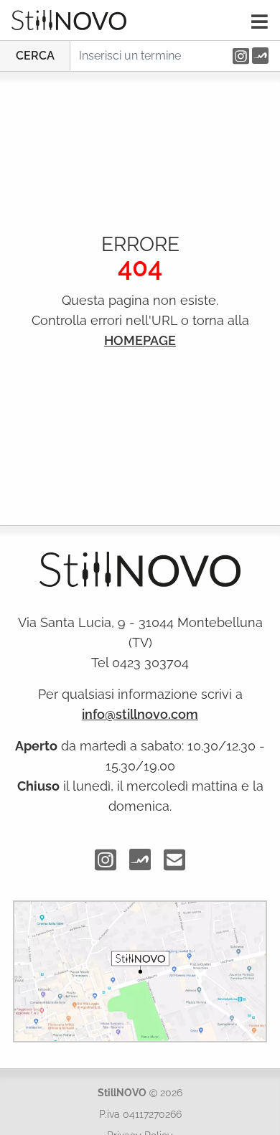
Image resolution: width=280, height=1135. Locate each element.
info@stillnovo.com (140, 714)
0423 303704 (150, 662)
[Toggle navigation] (260, 21)
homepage (140, 340)
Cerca (35, 55)
